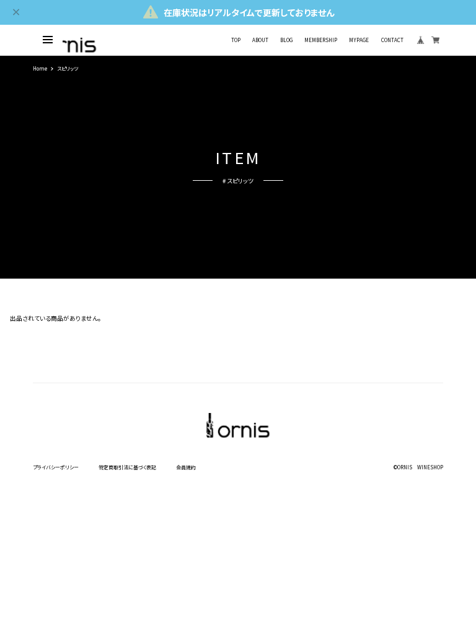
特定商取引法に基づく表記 (127, 467)
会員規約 (186, 467)
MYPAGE (359, 40)
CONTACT (392, 40)
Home (40, 69)
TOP (235, 40)
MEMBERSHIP (320, 40)
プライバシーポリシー (56, 467)
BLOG (286, 40)
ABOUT (260, 40)
